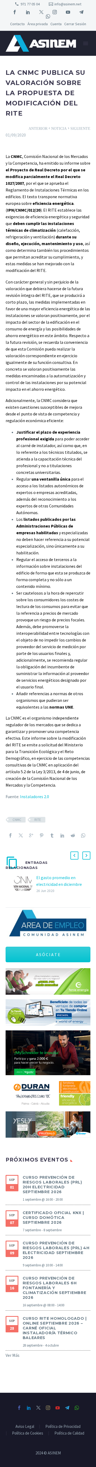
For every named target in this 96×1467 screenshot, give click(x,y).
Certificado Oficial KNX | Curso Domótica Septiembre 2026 (53, 1217)
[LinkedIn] (28, 12)
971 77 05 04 (30, 4)
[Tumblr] (52, 835)
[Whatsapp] (83, 835)
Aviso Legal (24, 1427)
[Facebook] (15, 12)
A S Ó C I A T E (48, 954)
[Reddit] (73, 835)
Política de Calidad (69, 1433)
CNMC (17, 819)
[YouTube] (68, 12)
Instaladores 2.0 (34, 796)
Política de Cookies (27, 1433)
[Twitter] (41, 12)
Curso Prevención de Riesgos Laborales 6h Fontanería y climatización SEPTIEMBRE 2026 (54, 1288)
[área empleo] (48, 923)
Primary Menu (85, 43)
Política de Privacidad (63, 1427)
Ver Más (12, 1355)
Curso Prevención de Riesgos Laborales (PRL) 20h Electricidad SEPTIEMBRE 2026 (52, 1184)
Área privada (37, 23)
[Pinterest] (41, 835)
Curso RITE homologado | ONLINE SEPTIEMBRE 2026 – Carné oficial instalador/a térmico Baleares (55, 1328)
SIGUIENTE (78, 128)
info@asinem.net (67, 4)
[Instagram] (55, 12)
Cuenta (56, 23)
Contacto (17, 23)
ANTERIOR (40, 128)
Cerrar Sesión (75, 23)
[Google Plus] (31, 835)
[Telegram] (81, 12)
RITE (37, 819)
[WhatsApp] (48, 16)
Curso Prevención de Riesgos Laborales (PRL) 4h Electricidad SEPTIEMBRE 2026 (56, 1250)
